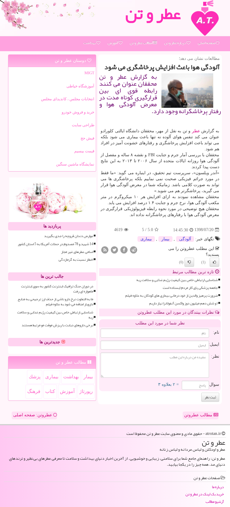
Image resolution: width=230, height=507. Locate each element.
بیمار (165, 239)
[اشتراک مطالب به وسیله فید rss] (105, 249)
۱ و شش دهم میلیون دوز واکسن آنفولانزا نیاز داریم (183, 303)
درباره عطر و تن (175, 43)
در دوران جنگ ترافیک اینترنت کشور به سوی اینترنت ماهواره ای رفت (57, 289)
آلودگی (185, 239)
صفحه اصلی (207, 43)
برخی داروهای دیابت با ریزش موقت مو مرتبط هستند (57, 325)
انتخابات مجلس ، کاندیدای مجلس (67, 99)
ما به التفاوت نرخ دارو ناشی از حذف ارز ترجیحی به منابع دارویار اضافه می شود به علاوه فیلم (55, 302)
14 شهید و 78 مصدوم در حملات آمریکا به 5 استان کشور (55, 244)
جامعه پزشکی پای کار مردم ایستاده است (190, 287)
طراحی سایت (83, 125)
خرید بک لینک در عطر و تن (204, 494)
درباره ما (218, 487)
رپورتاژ (86, 391)
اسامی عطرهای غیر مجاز (77, 251)
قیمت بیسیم (84, 151)
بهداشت (89, 43)
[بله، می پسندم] (214, 262)
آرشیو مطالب (214, 501)
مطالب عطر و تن (141, 43)
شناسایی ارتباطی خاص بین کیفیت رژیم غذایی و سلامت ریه (177, 280)
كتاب (50, 391)
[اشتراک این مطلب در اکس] (114, 249)
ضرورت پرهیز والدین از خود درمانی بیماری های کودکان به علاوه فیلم (171, 295)
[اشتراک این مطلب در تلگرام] (133, 249)
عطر (196, 131)
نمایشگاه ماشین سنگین (75, 164)
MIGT (89, 73)
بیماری (146, 239)
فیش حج (87, 138)
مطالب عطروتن (199, 415)
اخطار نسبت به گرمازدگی (75, 259)
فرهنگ (33, 391)
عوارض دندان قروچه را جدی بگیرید (68, 236)
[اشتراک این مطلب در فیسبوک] (124, 249)
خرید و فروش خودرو (78, 112)
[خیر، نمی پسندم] (189, 262)
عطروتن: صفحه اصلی (33, 415)
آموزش (113, 43)
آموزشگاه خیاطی (80, 86)
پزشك (34, 376)
